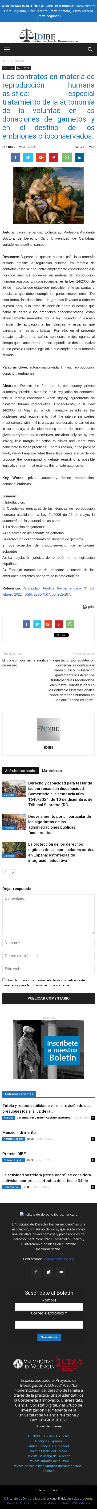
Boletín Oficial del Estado (48, 1451)
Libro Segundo (15, 11)
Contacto (55, 1490)
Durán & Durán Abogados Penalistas (31, 1503)
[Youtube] (61, 1272)
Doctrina (19, 61)
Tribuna (8, 1117)
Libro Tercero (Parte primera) (49, 11)
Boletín (40, 1490)
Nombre (49, 1300)
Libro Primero (85, 6)
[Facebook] (35, 1272)
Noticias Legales (14, 1138)
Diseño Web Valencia (76, 1503)
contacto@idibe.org (59, 1259)
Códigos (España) (48, 1441)
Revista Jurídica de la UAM (48, 1461)
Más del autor (52, 771)
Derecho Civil (11, 1187)
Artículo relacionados (20, 771)
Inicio (5, 61)
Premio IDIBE (14, 1153)
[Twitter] (48, 1272)
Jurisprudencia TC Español (48, 1446)
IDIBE (11, 146)
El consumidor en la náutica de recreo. (25, 662)
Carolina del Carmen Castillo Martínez (43, 1117)
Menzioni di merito (19, 1132)
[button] (90, 49)
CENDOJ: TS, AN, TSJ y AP (48, 1436)
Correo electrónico (49, 1313)
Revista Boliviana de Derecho (48, 1456)
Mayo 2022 (23, 68)
